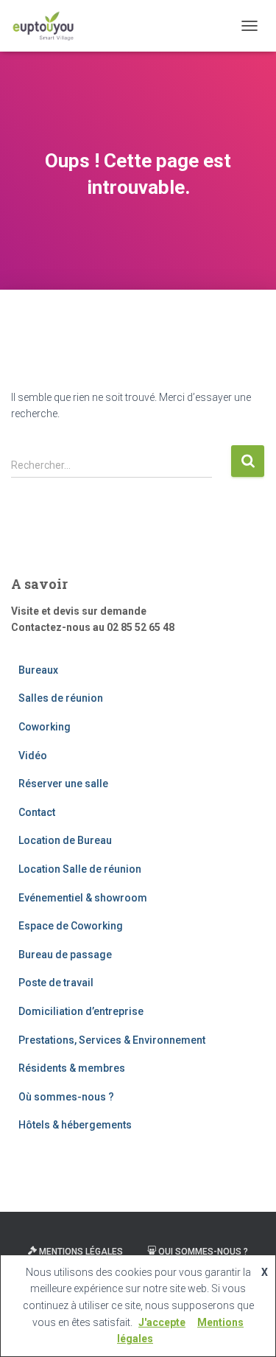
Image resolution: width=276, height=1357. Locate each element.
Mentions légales (81, 1251)
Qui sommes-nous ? (203, 1251)
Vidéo (32, 755)
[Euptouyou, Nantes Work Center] (49, 25)
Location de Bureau (65, 840)
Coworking (44, 727)
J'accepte (161, 1322)
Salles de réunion (60, 698)
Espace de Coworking (70, 926)
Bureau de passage (65, 954)
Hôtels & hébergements (75, 1125)
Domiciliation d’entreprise (81, 1011)
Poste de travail (55, 982)
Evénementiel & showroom (82, 898)
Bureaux (38, 670)
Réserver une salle (63, 783)
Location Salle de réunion (79, 869)
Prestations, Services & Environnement (111, 1040)
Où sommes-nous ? (66, 1097)
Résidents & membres (71, 1068)
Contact (36, 812)
